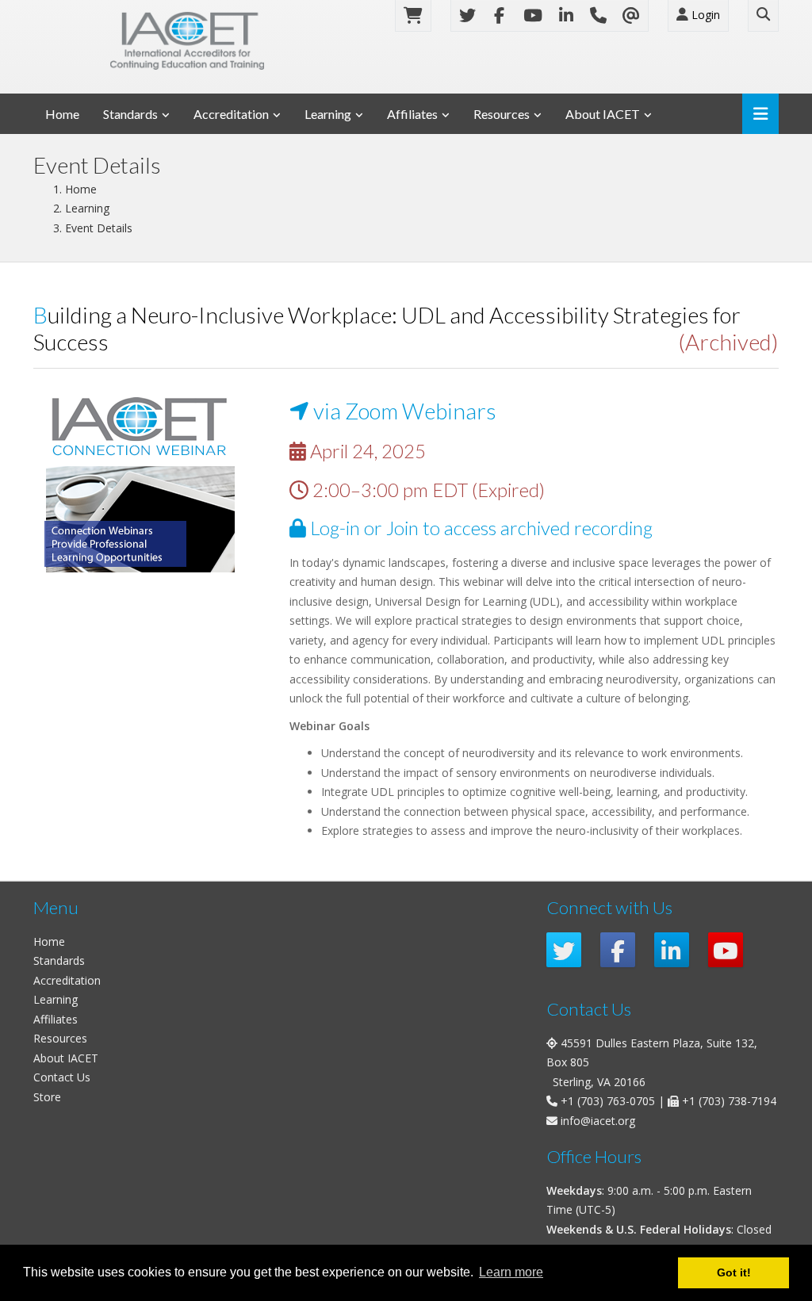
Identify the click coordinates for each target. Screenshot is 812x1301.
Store (47, 1096)
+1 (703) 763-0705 (608, 1100)
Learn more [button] (511, 1272)
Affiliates (412, 113)
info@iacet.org (598, 1120)
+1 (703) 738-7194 (729, 1100)
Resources (501, 113)
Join (402, 528)
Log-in (335, 528)
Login (704, 14)
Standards (130, 113)
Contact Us (61, 1077)
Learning (327, 113)
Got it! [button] (734, 1272)
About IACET (602, 113)
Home (62, 113)
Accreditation (231, 113)
